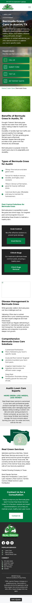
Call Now (23, 1)
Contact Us (16, 516)
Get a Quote (16, 600)
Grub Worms (16, 241)
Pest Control (9, 552)
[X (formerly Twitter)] (7, 542)
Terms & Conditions (12, 578)
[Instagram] (12, 542)
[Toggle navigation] (29, 7)
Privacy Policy (22, 578)
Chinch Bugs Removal (16, 268)
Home (4, 88)
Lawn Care (11, 88)
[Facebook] (3, 542)
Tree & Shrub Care (10, 554)
